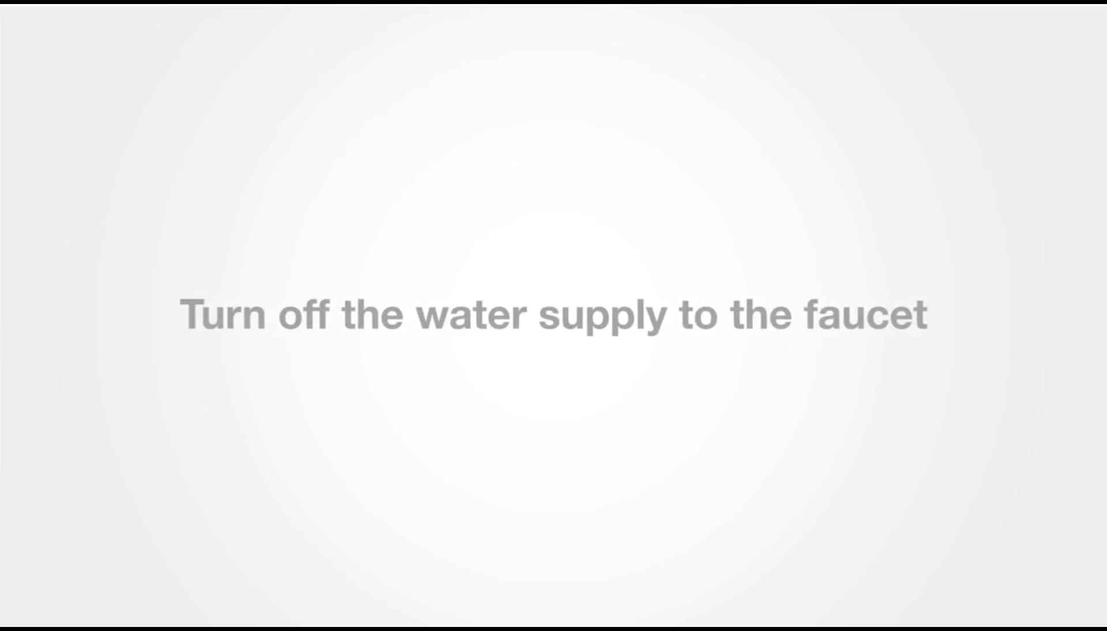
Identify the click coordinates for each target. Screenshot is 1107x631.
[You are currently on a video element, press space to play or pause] (553, 315)
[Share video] (1093, 13)
